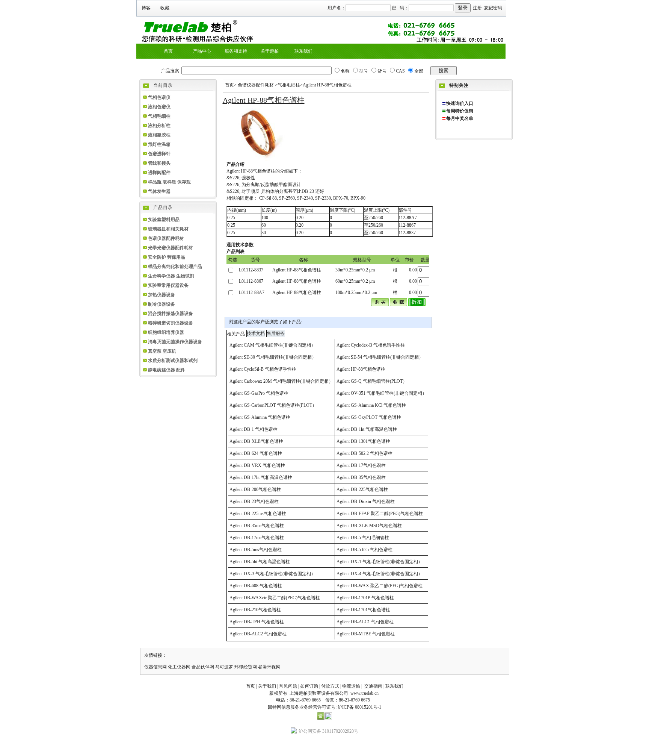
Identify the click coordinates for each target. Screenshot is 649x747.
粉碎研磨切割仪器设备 (170, 323)
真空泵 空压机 (162, 351)
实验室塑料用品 (164, 219)
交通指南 (373, 686)
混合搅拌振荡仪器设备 (170, 313)
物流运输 (351, 686)
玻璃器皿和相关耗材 (168, 229)
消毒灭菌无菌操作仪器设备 (175, 341)
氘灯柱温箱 (159, 144)
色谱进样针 (159, 153)
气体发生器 (159, 191)
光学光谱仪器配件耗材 (170, 247)
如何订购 (309, 686)
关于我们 (267, 686)
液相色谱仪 (159, 106)
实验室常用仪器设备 (168, 285)
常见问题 (288, 686)
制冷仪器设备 (161, 304)
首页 (229, 85)
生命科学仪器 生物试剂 (171, 276)
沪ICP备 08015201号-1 (359, 707)
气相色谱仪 (159, 97)
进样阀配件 (159, 172)
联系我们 (394, 686)
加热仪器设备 (161, 294)
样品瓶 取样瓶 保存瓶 (169, 182)
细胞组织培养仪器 (166, 332)
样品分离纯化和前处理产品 (175, 266)
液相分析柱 (159, 125)
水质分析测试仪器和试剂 (173, 360)
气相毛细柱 (159, 116)
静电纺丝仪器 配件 (166, 370)
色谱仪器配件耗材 (166, 238)
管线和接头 (159, 163)
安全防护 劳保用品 (166, 257)
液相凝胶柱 (159, 135)
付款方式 (330, 686)
